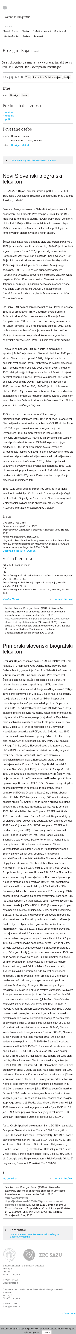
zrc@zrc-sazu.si (12, 1306)
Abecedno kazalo (10, 31)
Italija (67, 77)
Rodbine (26, 36)
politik (8, 119)
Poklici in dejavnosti (42, 31)
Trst (27, 77)
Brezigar (14, 95)
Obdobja (25, 31)
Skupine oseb (60, 31)
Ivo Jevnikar (10, 1178)
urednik (9, 115)
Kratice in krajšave (63, 599)
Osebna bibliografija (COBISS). (20, 550)
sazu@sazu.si (12, 1283)
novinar (9, 112)
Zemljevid (38, 36)
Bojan (25, 95)
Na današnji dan (11, 36)
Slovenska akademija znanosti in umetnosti (23, 1266)
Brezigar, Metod (20, 145)
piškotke (35, 1329)
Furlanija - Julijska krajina (47, 77)
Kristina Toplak (11, 599)
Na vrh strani (70, 1313)
